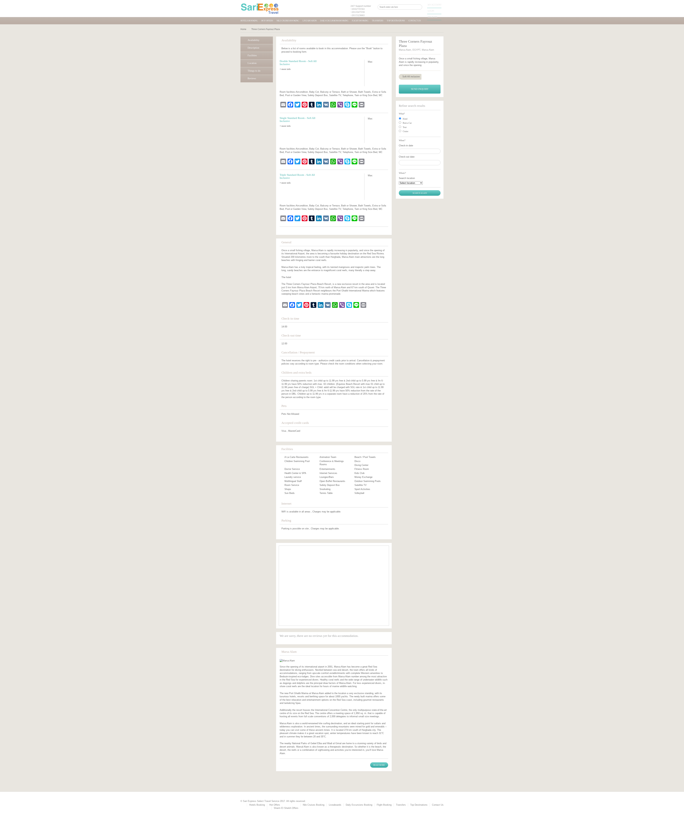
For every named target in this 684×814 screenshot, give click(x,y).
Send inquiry (420, 89)
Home (243, 29)
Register (432, 17)
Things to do (254, 71)
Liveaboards (309, 20)
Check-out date (406, 156)
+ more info (285, 69)
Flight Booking (360, 20)
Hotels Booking (249, 20)
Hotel (405, 119)
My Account (434, 5)
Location (252, 63)
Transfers (377, 20)
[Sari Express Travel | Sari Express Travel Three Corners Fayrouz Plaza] (259, 8)
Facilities (252, 55)
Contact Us (414, 20)
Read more (379, 765)
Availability (253, 40)
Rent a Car (407, 123)
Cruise (405, 131)
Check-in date (406, 145)
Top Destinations (396, 20)
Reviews (252, 78)
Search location (407, 178)
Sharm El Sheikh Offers (286, 808)
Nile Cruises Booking (287, 20)
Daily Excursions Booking (334, 20)
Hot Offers (267, 20)
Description (253, 48)
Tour (405, 127)
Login (431, 11)
